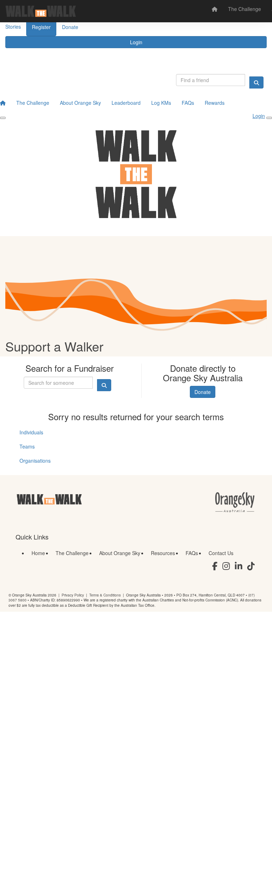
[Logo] (40, 11)
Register (41, 26)
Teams (27, 446)
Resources (163, 552)
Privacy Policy (73, 595)
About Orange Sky (80, 102)
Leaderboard (126, 102)
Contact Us (221, 552)
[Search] (256, 82)
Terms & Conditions (105, 595)
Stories (13, 26)
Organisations (35, 460)
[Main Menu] (3, 118)
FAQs (188, 102)
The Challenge (244, 8)
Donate (70, 26)
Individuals (31, 432)
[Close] (269, 118)
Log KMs (161, 102)
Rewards (215, 102)
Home (38, 552)
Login (136, 42)
